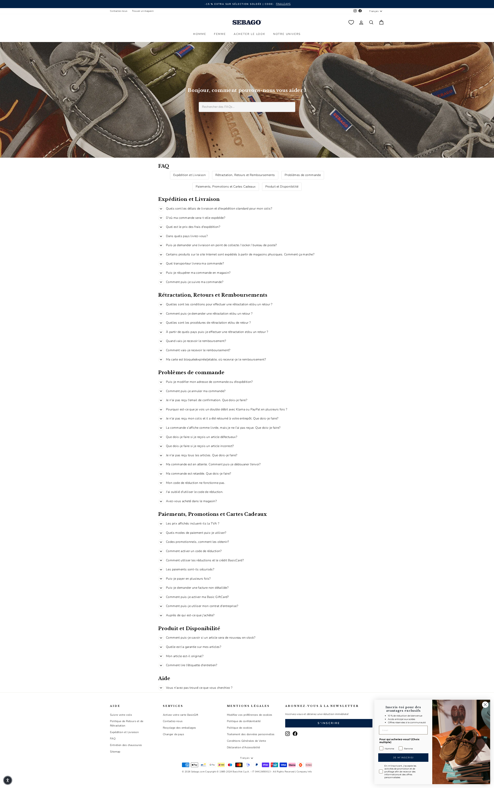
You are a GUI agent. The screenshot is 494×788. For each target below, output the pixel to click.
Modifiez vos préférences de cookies (249, 715)
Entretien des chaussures (126, 745)
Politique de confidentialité (244, 721)
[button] (7, 780)
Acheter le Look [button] (250, 34)
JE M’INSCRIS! (403, 757)
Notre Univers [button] (287, 34)
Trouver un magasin (143, 11)
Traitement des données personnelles (251, 734)
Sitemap (115, 751)
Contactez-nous (119, 11)
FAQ (113, 738)
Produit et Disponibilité (282, 186)
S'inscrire (329, 723)
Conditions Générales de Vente (246, 741)
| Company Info (303, 771)
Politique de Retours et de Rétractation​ (126, 723)
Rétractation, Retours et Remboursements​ (245, 175)
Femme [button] (220, 34)
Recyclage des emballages (179, 728)
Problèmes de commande (303, 175)
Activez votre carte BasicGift (180, 715)
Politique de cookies (239, 728)
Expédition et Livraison (189, 175)
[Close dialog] (485, 704)
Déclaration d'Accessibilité (243, 747)
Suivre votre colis (121, 715)
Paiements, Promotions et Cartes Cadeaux (226, 186)
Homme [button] (199, 34)
